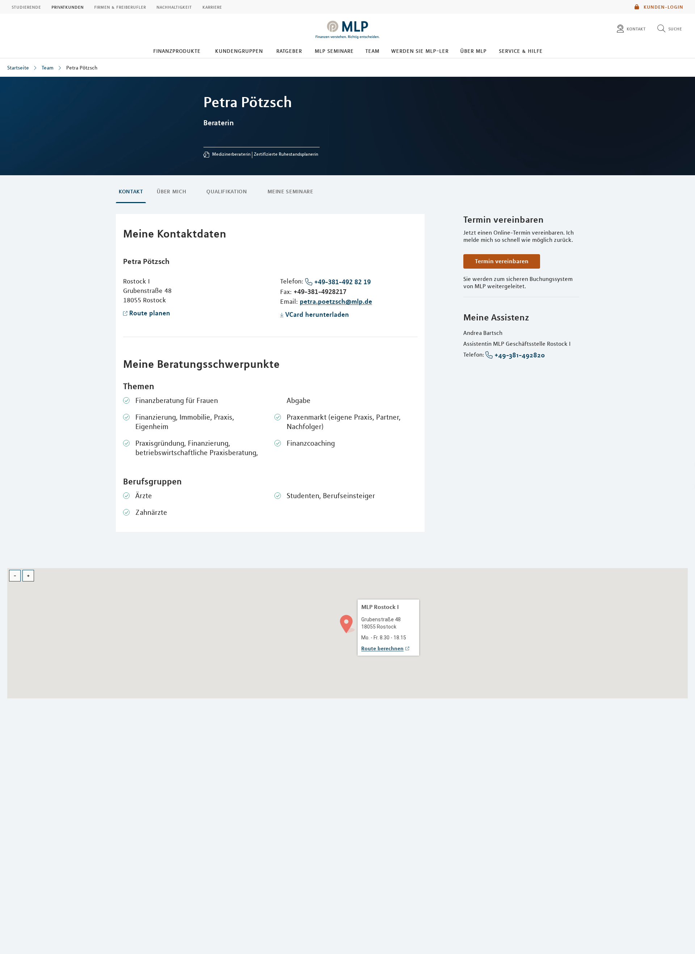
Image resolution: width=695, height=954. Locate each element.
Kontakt (131, 191)
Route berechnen (382, 648)
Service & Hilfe (521, 51)
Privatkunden (67, 7)
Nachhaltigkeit (174, 7)
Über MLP (473, 51)
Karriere (212, 7)
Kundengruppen (239, 51)
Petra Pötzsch (81, 67)
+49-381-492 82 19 (342, 282)
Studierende (26, 7)
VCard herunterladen (317, 314)
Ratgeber (289, 51)
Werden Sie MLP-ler (419, 51)
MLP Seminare (334, 51)
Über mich (171, 191)
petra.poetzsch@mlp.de (336, 301)
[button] (347, 623)
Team (372, 51)
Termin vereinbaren (501, 261)
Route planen (149, 313)
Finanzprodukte (177, 51)
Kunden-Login (662, 7)
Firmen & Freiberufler (120, 7)
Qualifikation (226, 191)
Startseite (18, 67)
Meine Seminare (290, 191)
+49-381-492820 (519, 355)
